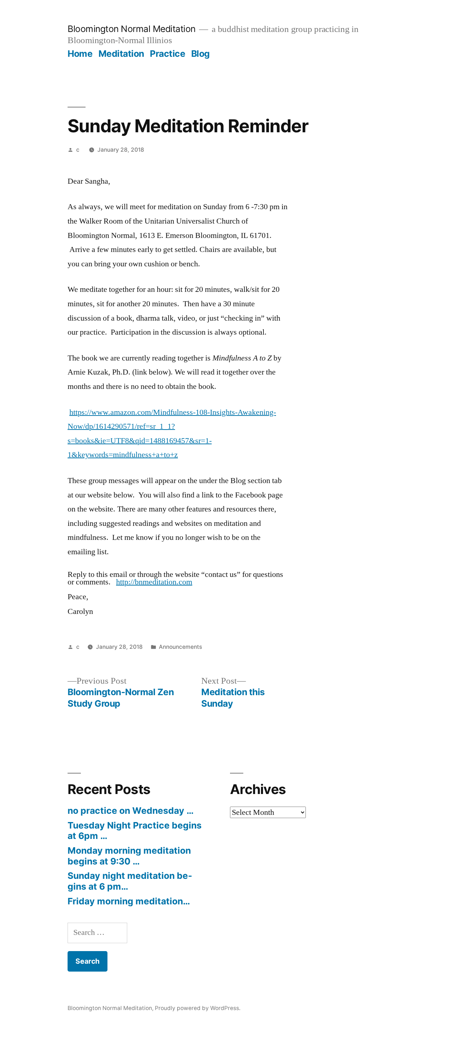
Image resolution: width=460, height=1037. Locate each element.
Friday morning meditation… (129, 901)
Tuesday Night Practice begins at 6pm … (135, 830)
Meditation (121, 53)
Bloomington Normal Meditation (132, 28)
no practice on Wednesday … (131, 810)
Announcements (180, 646)
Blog (200, 53)
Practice (167, 53)
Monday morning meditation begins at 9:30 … (129, 856)
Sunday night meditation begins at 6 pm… (130, 881)
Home (80, 53)
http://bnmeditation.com (154, 582)
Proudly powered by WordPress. (197, 1008)
